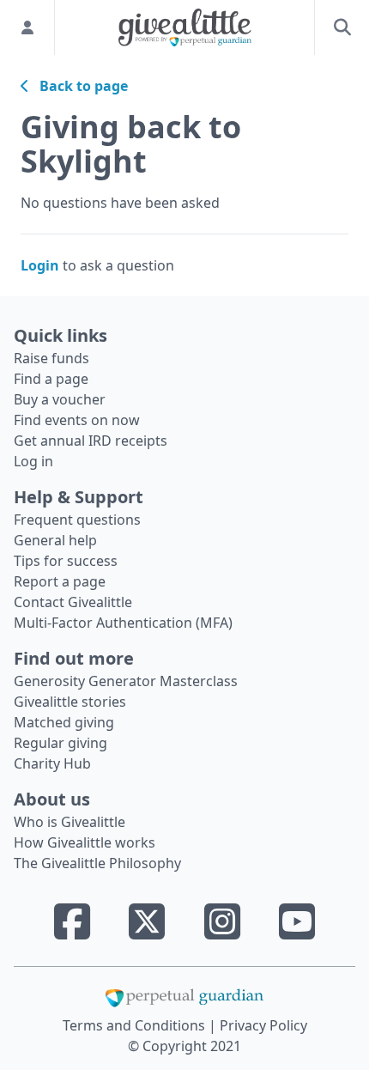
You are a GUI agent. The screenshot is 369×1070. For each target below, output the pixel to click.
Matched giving (64, 722)
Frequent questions (77, 519)
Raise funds (51, 358)
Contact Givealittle (73, 602)
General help (55, 540)
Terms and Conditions (136, 1025)
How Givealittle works (84, 842)
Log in (33, 461)
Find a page (51, 378)
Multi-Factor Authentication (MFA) (123, 622)
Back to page (78, 85)
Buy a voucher (60, 399)
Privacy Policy (263, 1025)
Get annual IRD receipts (90, 440)
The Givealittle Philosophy (97, 863)
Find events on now (77, 419)
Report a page (60, 581)
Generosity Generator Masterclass (126, 681)
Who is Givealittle (69, 821)
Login (40, 265)
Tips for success (66, 560)
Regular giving (60, 742)
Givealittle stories (70, 701)
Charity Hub (52, 763)
